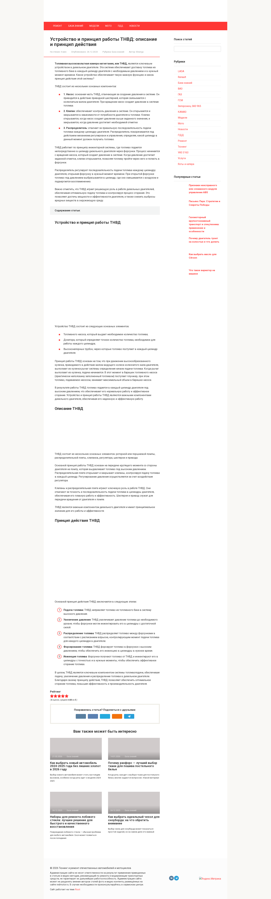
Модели (94, 26)
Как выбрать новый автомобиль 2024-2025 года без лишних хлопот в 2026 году (75, 766)
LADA (181, 71)
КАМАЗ (182, 111)
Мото (108, 26)
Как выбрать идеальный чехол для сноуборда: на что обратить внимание (133, 820)
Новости (134, 26)
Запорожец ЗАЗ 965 (189, 106)
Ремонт (57, 26)
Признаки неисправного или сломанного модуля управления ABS (203, 189)
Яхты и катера (186, 164)
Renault (182, 77)
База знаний (75, 26)
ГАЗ (180, 94)
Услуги (182, 158)
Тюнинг (182, 146)
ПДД (120, 26)
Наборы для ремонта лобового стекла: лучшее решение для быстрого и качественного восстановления (72, 821)
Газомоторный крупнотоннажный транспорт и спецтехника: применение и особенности (204, 224)
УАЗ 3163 (183, 152)
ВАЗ (180, 88)
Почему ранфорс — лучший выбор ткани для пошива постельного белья (132, 766)
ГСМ (180, 100)
